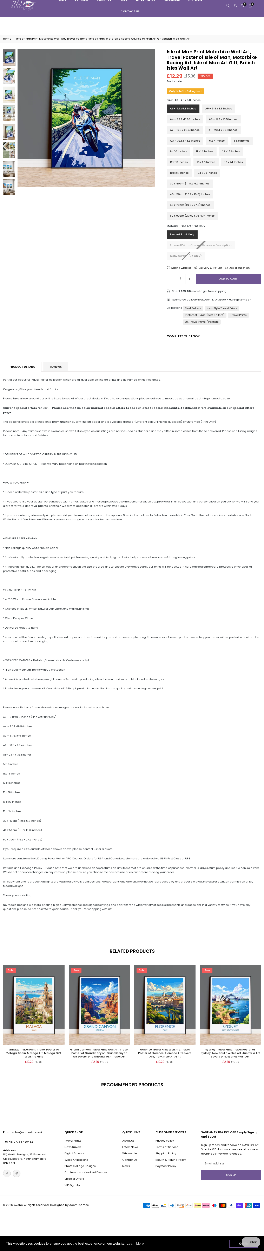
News (126, 1166)
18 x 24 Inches (179, 173)
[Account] (235, 5)
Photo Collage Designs (80, 1166)
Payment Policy (166, 1166)
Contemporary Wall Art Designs (86, 1172)
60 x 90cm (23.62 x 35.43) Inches (192, 216)
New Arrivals (73, 1147)
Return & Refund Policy (171, 1160)
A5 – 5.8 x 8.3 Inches (218, 108)
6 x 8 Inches (242, 141)
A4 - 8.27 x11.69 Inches (185, 119)
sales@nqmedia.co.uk (27, 1132)
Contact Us (129, 1160)
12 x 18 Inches (179, 162)
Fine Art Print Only (182, 234)
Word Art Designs (76, 1160)
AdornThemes (79, 1205)
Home (7, 39)
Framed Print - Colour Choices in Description (200, 245)
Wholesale (129, 1153)
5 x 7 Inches (217, 141)
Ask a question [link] (239, 268)
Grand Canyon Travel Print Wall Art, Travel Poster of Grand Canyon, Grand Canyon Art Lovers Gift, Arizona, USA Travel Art (99, 1053)
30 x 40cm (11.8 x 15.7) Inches (189, 183)
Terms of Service (167, 1147)
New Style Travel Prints (222, 308)
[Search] (228, 5)
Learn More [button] (135, 1243)
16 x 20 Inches (206, 162)
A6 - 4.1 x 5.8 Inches (183, 108)
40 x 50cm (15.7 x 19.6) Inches (190, 194)
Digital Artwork (74, 1153)
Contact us (130, 11)
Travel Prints (238, 315)
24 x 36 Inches (207, 173)
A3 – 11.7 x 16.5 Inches (223, 119)
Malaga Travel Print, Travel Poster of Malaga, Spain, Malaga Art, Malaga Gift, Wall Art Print (34, 1053)
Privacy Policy (165, 1141)
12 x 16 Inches (231, 151)
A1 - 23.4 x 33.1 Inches (223, 130)
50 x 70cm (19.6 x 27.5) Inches (190, 205)
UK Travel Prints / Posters (201, 322)
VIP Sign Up (72, 1185)
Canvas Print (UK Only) (186, 256)
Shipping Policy (166, 1153)
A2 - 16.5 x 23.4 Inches (184, 130)
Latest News (130, 1147)
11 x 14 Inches (204, 151)
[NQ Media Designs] (23, 5)
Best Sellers (193, 308)
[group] (86, 118)
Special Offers (74, 1179)
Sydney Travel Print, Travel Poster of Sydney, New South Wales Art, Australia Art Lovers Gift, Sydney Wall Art (230, 1053)
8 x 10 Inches (178, 151)
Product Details (22, 367)
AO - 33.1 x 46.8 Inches (185, 141)
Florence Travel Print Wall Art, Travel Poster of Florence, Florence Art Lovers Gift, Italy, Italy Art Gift (164, 1053)
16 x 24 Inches (233, 162)
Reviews (56, 367)
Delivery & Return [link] (210, 268)
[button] (145, 123)
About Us (128, 1141)
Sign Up (231, 1174)
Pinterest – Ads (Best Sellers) (204, 315)
